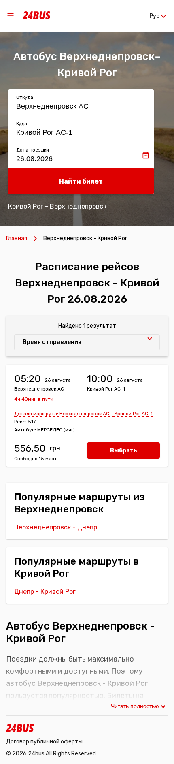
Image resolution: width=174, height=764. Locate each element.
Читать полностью (135, 706)
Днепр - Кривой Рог (45, 591)
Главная (16, 238)
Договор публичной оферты (44, 741)
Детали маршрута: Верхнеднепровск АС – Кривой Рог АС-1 (83, 413)
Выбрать (123, 450)
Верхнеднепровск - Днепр (55, 527)
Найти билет (81, 181)
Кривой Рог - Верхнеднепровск (57, 206)
